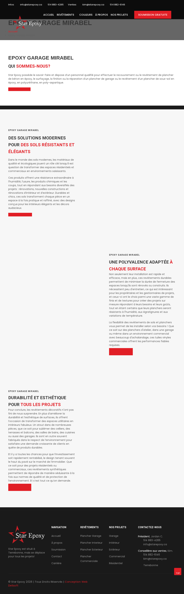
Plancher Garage (90, 536)
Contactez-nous (19, 214)
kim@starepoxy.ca (93, 4)
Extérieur (114, 549)
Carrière (56, 563)
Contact (56, 556)
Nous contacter (18, 89)
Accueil (48, 15)
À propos (101, 15)
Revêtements (65, 15)
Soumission (58, 549)
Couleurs (85, 15)
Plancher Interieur (91, 543)
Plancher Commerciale (89, 559)
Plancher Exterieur (91, 549)
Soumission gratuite (152, 15)
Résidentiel (116, 563)
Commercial (117, 556)
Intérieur (114, 543)
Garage (113, 536)
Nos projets (119, 15)
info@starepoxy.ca (31, 4)
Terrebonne (150, 565)
